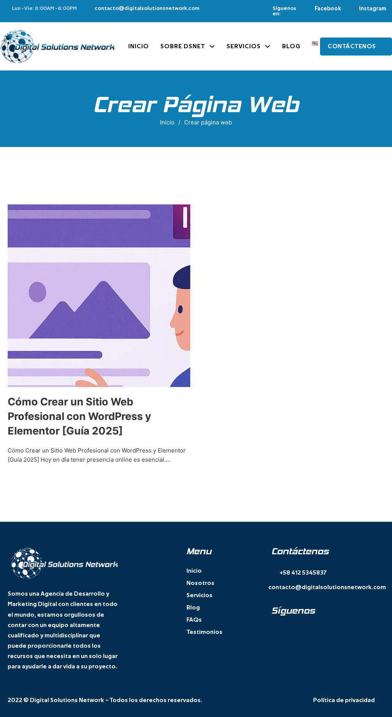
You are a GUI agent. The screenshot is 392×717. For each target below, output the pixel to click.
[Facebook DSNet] (274, 630)
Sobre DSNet (182, 46)
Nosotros (200, 583)
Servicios (244, 46)
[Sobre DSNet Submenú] (212, 46)
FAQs (194, 620)
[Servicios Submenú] (268, 46)
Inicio (138, 46)
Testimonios (204, 632)
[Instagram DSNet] (290, 630)
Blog (291, 46)
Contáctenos (352, 46)
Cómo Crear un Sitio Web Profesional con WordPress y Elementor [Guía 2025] (79, 416)
